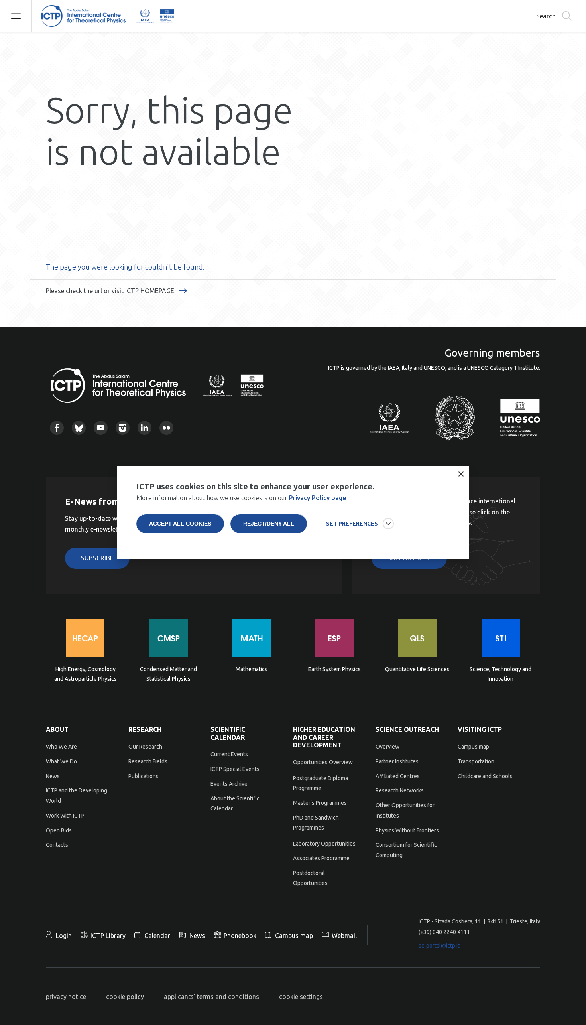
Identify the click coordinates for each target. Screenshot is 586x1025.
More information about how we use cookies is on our (241, 497)
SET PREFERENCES (352, 523)
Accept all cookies (180, 523)
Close (461, 474)
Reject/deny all (268, 523)
